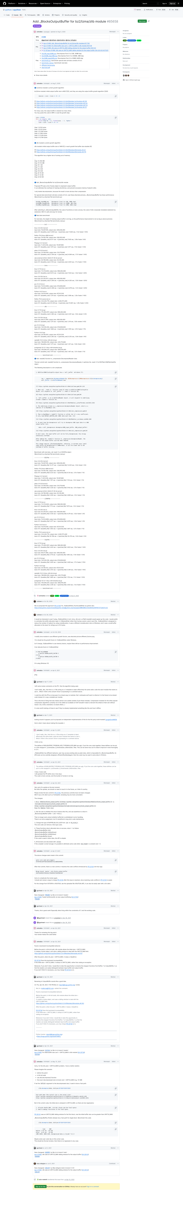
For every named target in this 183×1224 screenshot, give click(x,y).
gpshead (39, 682)
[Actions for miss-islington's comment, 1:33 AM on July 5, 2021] (118, 1163)
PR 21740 (58, 605)
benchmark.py (46, 60)
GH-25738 (81, 1052)
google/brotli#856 (111, 719)
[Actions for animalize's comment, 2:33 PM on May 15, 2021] (118, 1061)
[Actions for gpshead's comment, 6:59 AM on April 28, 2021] (118, 890)
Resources (33, 3)
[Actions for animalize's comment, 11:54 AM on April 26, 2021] (118, 783)
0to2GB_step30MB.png (49, 53)
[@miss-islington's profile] (35, 1163)
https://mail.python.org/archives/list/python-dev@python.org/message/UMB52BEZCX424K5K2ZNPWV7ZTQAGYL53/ (71, 607)
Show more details (41, 75)
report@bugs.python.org (67, 985)
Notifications (149, 9)
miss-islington (41, 1163)
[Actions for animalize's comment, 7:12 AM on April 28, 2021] (118, 928)
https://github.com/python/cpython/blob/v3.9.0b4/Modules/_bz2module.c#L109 (61, 101)
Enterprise (57, 3)
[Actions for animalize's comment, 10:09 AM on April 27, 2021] (118, 851)
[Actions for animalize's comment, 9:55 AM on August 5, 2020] (118, 83)
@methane (52, 40)
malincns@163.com (47, 988)
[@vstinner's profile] (35, 601)
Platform (11, 3)
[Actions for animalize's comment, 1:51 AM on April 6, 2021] (118, 670)
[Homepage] (4, 3)
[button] (115, 96)
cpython (17, 10)
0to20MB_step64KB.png (49, 58)
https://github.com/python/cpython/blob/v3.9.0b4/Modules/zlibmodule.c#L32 (61, 150)
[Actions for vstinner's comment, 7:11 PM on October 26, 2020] (118, 601)
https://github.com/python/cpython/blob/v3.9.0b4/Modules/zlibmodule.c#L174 (61, 152)
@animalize (61, 40)
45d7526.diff (46, 67)
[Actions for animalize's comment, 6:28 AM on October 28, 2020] (118, 632)
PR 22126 (91, 866)
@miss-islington (71, 40)
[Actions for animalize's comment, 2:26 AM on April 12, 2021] (118, 730)
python (8, 10)
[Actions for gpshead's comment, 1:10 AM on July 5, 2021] (118, 1148)
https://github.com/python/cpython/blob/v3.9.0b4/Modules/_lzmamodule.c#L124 (62, 103)
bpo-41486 (38, 897)
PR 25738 (37, 960)
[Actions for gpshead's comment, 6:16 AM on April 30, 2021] (118, 977)
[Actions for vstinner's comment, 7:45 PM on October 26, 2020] (118, 614)
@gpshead (45, 40)
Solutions (21, 3)
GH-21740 (75, 897)
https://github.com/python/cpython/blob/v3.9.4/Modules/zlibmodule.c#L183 (58, 953)
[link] (41, 596)
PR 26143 (37, 1114)
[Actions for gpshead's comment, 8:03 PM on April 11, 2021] (118, 715)
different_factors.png (48, 65)
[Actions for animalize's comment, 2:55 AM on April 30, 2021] (118, 941)
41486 (44, 37)
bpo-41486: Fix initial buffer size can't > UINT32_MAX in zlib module (67, 45)
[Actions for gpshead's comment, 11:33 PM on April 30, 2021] (118, 1046)
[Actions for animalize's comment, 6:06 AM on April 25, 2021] (118, 762)
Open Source (45, 3)
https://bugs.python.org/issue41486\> (49, 1036)
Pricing (67, 3)
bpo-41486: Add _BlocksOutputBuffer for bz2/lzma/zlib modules (66, 43)
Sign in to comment (93, 1186)
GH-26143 (85, 1154)
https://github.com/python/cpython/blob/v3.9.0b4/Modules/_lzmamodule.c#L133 (62, 105)
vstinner (39, 601)
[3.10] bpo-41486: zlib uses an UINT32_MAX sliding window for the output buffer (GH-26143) (75, 50)
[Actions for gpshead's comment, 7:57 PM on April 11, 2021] (118, 681)
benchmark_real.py (48, 63)
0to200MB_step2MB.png (49, 56)
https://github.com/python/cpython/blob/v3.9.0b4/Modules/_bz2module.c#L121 (62, 107)
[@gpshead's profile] (35, 682)
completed (57, 918)
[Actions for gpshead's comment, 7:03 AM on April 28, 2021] (118, 906)
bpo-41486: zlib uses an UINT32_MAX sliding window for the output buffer (69, 48)
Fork (161, 9)
